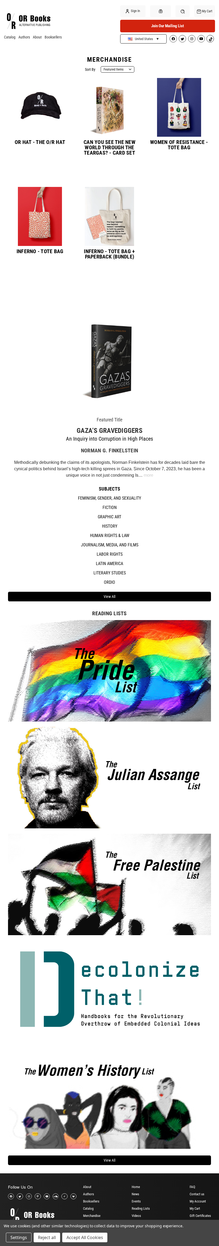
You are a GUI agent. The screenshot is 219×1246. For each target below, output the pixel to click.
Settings (18, 1237)
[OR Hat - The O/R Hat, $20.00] (40, 107)
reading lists (109, 613)
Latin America (109, 563)
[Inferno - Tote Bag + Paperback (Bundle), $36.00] (109, 216)
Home (136, 1187)
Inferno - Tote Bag (40, 251)
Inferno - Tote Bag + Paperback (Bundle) (109, 254)
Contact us (197, 1194)
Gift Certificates (200, 1216)
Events (136, 1201)
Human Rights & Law (109, 535)
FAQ (192, 1187)
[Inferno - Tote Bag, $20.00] (40, 216)
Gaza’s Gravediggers (109, 430)
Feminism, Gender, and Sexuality (109, 498)
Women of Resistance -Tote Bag (179, 144)
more (148, 475)
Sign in (135, 11)
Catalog (9, 37)
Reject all (47, 1237)
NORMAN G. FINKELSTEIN (109, 450)
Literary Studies (109, 572)
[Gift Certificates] (160, 11)
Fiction (110, 507)
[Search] (182, 11)
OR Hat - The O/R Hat (40, 142)
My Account (198, 1201)
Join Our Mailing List (167, 25)
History (109, 526)
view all (109, 596)
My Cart (195, 1208)
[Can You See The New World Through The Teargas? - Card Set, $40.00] (109, 107)
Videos (136, 1216)
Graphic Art (109, 516)
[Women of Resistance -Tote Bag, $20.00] (179, 107)
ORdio (109, 582)
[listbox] (117, 69)
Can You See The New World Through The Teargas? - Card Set (109, 147)
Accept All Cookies (85, 1237)
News (135, 1194)
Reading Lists (141, 1208)
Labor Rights (110, 554)
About (37, 37)
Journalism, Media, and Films (109, 544)
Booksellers (53, 37)
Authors (24, 37)
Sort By (90, 69)
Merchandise (91, 1216)
